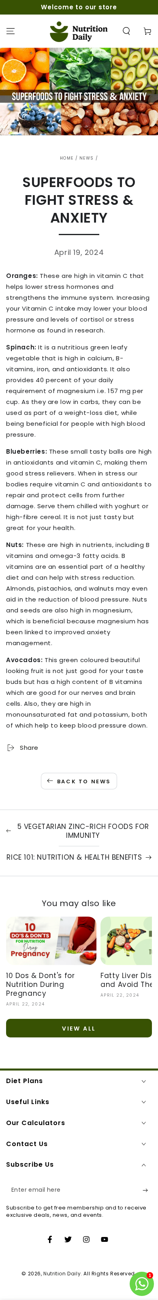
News (86, 158)
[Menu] (10, 31)
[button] (126, 31)
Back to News (84, 781)
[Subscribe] (147, 1190)
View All (79, 1028)
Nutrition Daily (62, 1273)
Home (66, 158)
